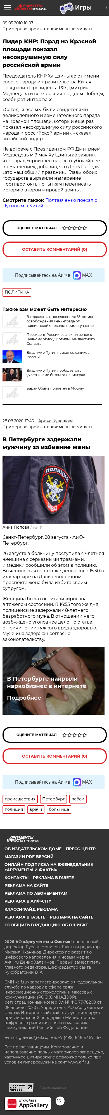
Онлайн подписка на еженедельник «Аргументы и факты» (48, 867)
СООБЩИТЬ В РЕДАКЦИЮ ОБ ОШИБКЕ (46, 924)
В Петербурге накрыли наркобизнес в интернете (46, 682)
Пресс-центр (81, 848)
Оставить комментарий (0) (54, 249)
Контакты (16, 877)
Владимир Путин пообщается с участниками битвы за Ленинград (56, 372)
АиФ (37, 527)
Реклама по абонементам (35, 893)
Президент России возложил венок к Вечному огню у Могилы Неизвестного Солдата (61, 339)
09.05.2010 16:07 (18, 22)
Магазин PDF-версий (29, 856)
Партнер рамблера (52, 1087)
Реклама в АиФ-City (27, 901)
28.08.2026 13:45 (18, 420)
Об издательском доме (32, 848)
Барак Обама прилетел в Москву (55, 388)
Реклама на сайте (26, 885)
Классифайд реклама (31, 909)
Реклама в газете (53, 877)
